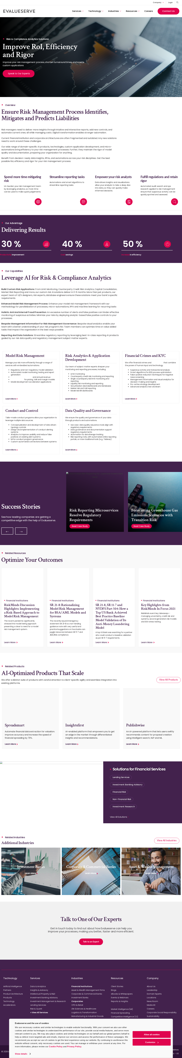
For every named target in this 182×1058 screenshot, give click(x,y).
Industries (113, 11)
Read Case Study (80, 526)
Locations (151, 997)
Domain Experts (154, 994)
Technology (94, 11)
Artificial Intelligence (12, 986)
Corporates (77, 1001)
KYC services (157, 362)
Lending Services (38, 1005)
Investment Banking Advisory (44, 997)
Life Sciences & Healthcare (83, 1008)
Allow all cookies (152, 1034)
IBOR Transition (17, 379)
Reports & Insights (119, 1001)
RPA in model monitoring (21, 377)
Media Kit (151, 1005)
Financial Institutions (81, 986)
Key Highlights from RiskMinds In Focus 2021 (158, 607)
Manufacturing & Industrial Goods (87, 1016)
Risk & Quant (36, 1008)
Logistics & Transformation (84, 1012)
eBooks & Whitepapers (122, 994)
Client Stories (117, 986)
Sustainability (153, 1016)
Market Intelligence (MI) (122, 1009)
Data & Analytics (38, 986)
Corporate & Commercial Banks (86, 994)
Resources (131, 11)
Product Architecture (13, 994)
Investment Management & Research (48, 1001)
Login (170, 2)
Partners (7, 990)
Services (76, 11)
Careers (148, 11)
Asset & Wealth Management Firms (88, 990)
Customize (150, 1042)
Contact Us (168, 11)
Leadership (152, 990)
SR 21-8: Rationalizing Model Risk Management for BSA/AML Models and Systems (68, 611)
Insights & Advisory (39, 990)
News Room (152, 1001)
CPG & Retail (77, 1005)
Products (7, 997)
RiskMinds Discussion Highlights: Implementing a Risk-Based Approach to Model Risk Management (21, 611)
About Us (151, 986)
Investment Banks (79, 997)
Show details (21, 1054)
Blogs (113, 990)
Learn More (10, 642)
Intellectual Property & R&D (42, 994)
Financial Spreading (120, 1013)
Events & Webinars (119, 997)
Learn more (10, 398)
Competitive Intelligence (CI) (124, 1016)
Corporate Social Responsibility (162, 1012)
